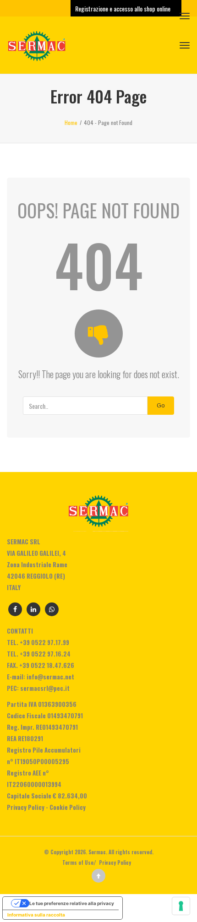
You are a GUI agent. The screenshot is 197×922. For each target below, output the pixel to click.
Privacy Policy (25, 807)
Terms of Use (77, 862)
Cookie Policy (67, 807)
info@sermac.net (50, 676)
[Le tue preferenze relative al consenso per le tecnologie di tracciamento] (181, 906)
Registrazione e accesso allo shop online (123, 8)
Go (161, 405)
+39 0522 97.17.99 (44, 642)
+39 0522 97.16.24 (45, 653)
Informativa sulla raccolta (36, 914)
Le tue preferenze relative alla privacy (71, 903)
